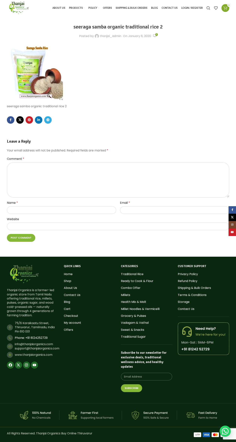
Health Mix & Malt (133, 302)
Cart (67, 309)
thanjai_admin (110, 36)
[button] (225, 431)
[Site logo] (19, 8)
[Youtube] (34, 365)
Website (13, 219)
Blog (67, 302)
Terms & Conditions (192, 295)
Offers (68, 330)
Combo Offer (130, 288)
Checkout (71, 316)
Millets (125, 295)
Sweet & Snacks (132, 330)
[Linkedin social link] (38, 120)
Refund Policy (187, 281)
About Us (70, 288)
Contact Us (72, 295)
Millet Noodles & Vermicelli (140, 309)
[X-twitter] (18, 365)
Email (125, 203)
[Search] (208, 8)
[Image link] (24, 274)
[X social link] (20, 120)
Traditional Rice (132, 274)
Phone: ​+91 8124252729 (31, 338)
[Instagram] (26, 365)
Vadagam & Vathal (135, 323)
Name (12, 203)
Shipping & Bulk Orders (194, 288)
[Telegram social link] (48, 120)
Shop (67, 281)
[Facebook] (10, 365)
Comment (15, 159)
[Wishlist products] (216, 8)
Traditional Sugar (133, 337)
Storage (184, 302)
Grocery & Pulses (133, 316)
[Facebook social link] (10, 120)
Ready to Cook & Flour (137, 281)
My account (72, 323)
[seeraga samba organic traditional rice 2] (35, 72)
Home (68, 274)
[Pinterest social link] (29, 120)
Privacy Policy (188, 274)
